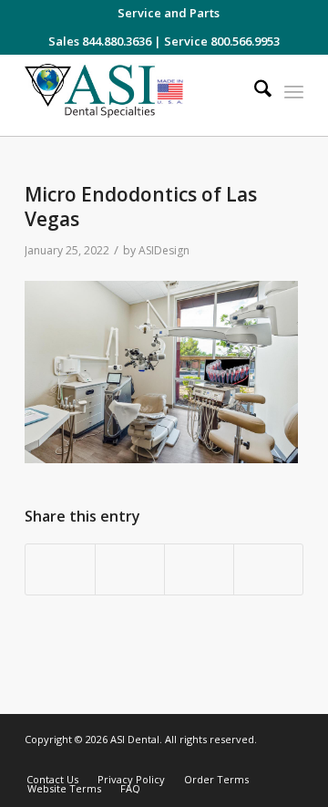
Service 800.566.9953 (222, 41)
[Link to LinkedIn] (262, 760)
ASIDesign (164, 250)
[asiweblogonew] (136, 95)
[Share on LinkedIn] (199, 569)
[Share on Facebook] (60, 569)
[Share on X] (130, 569)
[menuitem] (168, 12)
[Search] (254, 91)
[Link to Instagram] (207, 760)
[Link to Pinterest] (289, 760)
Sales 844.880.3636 (99, 41)
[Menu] (293, 91)
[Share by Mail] (268, 569)
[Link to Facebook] (235, 760)
